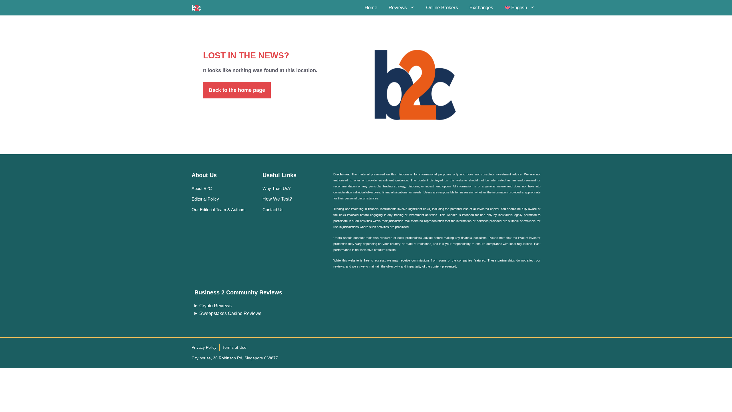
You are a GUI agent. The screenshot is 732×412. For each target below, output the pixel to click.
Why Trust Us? (276, 188)
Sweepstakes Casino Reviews (230, 313)
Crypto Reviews (215, 305)
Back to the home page (237, 90)
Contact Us (273, 209)
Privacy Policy (204, 347)
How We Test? (277, 199)
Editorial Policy (205, 199)
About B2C (202, 188)
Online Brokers (442, 7)
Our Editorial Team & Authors (219, 209)
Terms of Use (234, 347)
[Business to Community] (196, 7)
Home (371, 7)
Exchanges (481, 7)
